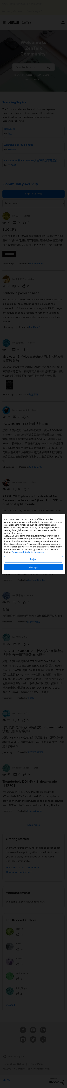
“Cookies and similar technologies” (27, 552)
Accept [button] (33, 567)
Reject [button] (34, 559)
